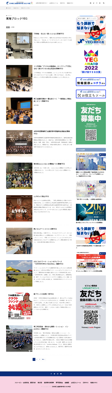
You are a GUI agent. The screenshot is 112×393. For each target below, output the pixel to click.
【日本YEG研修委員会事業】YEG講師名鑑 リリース (90, 247)
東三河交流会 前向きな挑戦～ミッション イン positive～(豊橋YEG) (52, 328)
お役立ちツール (53, 3)
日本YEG (62, 3)
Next (43, 359)
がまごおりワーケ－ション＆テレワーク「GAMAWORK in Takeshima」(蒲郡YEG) (48, 262)
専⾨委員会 (59, 382)
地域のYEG (70, 3)
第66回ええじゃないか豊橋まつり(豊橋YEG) (49, 164)
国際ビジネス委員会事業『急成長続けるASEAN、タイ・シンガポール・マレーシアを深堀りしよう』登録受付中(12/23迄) (90, 174)
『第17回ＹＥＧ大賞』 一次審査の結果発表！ (89, 199)
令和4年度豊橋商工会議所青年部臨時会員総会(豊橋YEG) (52, 132)
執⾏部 (40, 382)
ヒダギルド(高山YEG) (41, 196)
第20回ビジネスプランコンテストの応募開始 (89, 222)
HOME (9, 8)
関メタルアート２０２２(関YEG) (45, 229)
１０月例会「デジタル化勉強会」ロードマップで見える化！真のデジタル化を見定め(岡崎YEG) (52, 67)
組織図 (67, 382)
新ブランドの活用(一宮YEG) (44, 294)
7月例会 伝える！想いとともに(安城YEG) (49, 34)
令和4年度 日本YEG (41, 3)
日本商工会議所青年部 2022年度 (61, 386)
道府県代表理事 (49, 382)
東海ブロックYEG (25, 8)
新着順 (8, 27)
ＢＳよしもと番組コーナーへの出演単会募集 (89, 271)
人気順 (12, 27)
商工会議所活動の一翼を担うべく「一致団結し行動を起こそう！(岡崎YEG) (52, 100)
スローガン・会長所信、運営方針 (25, 382)
